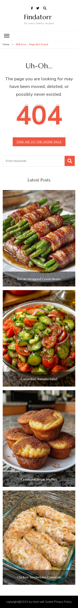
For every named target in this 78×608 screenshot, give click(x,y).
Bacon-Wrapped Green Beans (39, 279)
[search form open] (44, 8)
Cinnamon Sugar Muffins (39, 479)
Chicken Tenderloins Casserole (39, 577)
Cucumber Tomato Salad (39, 379)
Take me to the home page (39, 142)
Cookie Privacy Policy (58, 602)
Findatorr (38, 17)
